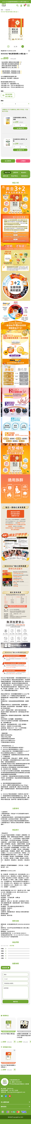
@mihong (10, 1088)
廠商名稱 (5, 176)
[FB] (6, 1096)
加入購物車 (8, 161)
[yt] (10, 1096)
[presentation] (22, 46)
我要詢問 (4, 968)
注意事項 (15, 172)
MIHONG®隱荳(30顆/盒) (8, 1034)
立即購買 (23, 161)
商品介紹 (7, 172)
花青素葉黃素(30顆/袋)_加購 (20, 118)
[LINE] (2, 1096)
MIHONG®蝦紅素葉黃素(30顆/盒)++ (8, 1066)
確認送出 (15, 1001)
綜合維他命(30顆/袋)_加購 (20, 140)
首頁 (2, 9)
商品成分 (23, 172)
